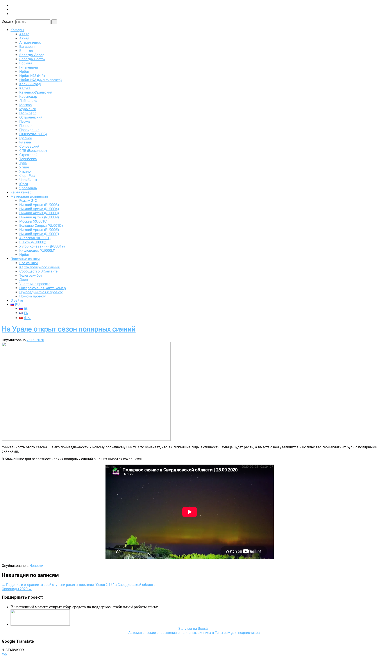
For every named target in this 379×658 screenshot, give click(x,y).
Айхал (24, 38)
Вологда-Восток (32, 59)
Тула (23, 163)
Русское (25, 138)
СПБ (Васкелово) (33, 151)
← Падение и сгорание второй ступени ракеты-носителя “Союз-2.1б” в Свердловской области (79, 585)
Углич (24, 167)
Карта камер (21, 192)
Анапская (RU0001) (34, 238)
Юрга (23, 184)
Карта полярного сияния (39, 267)
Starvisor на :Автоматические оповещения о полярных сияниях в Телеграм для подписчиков (194, 630)
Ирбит (24, 71)
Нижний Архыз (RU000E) (39, 230)
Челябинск (28, 180)
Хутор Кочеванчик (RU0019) (42, 246)
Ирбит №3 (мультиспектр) (40, 80)
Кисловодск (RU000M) (37, 250)
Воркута (25, 63)
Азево (24, 34)
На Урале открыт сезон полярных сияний (69, 329)
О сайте (17, 300)
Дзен (23, 280)
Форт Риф (27, 175)
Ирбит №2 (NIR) (32, 76)
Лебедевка (28, 101)
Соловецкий (29, 146)
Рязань (25, 142)
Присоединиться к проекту (41, 292)
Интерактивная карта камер (42, 288)
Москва (25, 105)
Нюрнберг (27, 113)
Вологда (26, 51)
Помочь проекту (32, 296)
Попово (25, 126)
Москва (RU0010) (33, 221)
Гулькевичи (28, 67)
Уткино (25, 171)
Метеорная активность (29, 196)
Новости (36, 566)
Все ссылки (28, 263)
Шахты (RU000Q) (32, 242)
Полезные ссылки (25, 259)
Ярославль (28, 188)
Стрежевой (28, 155)
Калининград (30, 84)
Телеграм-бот (30, 275)
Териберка (28, 159)
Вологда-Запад (31, 55)
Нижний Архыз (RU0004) (39, 209)
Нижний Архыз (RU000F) (39, 234)
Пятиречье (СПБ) (33, 134)
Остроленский (30, 117)
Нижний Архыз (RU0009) (39, 217)
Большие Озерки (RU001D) (41, 225)
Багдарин (27, 46)
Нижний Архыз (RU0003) (39, 205)
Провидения (29, 130)
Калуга (24, 88)
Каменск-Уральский (35, 92)
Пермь (24, 121)
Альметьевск (30, 42)
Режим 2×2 (28, 200)
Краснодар (28, 96)
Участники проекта (34, 284)
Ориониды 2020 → (17, 589)
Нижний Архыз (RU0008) (39, 213)
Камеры (17, 30)
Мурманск (27, 109)
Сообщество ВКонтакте (38, 271)
